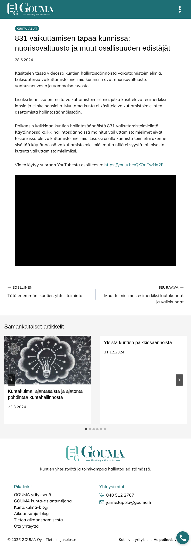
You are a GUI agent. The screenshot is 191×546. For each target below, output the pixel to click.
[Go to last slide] (11, 380)
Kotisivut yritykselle (151, 539)
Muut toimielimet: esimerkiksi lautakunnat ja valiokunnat (144, 294)
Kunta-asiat (27, 28)
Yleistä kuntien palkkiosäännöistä (138, 342)
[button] (182, 537)
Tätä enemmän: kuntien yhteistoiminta (44, 291)
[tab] (86, 429)
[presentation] (47, 360)
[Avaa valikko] (180, 9)
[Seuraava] (179, 380)
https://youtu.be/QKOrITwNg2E (134, 164)
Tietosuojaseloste (61, 539)
